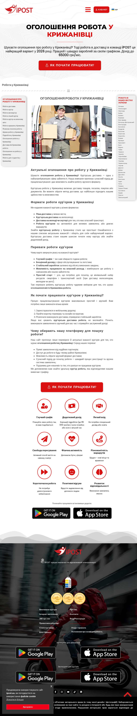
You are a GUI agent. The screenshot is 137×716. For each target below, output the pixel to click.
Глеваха (120, 186)
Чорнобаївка (122, 156)
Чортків (120, 166)
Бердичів (121, 129)
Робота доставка (9, 106)
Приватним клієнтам (48, 623)
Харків (120, 193)
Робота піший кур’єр (10, 116)
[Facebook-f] (55, 692)
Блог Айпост (45, 632)
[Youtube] (68, 692)
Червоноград (122, 163)
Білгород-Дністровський (126, 122)
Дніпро (120, 170)
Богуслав (121, 131)
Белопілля (121, 127)
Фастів (120, 177)
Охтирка (121, 106)
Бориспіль (121, 136)
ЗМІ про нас (44, 618)
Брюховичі (121, 143)
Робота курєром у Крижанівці (14, 126)
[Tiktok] (75, 692)
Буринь (120, 147)
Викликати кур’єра (48, 609)
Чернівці (121, 161)
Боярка (120, 138)
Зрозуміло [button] (28, 707)
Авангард (121, 111)
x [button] (51, 686)
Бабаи (120, 113)
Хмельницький (123, 197)
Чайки (120, 150)
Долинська (121, 172)
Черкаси (121, 152)
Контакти (74, 614)
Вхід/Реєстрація (77, 618)
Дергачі (120, 168)
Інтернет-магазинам (48, 614)
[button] (87, 9)
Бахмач (120, 115)
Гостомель (121, 191)
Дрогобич (121, 175)
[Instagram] (62, 692)
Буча (119, 145)
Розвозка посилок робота (12, 129)
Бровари (121, 141)
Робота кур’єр (8, 109)
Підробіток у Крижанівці (12, 135)
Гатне (120, 184)
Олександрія (122, 109)
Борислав (121, 134)
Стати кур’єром (46, 627)
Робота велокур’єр (10, 113)
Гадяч (120, 182)
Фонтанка (121, 179)
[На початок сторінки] (127, 694)
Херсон (120, 195)
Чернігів (120, 154)
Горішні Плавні (123, 188)
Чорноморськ (122, 159)
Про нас (73, 609)
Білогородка (122, 125)
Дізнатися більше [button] (15, 699)
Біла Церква (122, 120)
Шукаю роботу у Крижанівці (13, 132)
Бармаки (121, 118)
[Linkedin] (81, 692)
